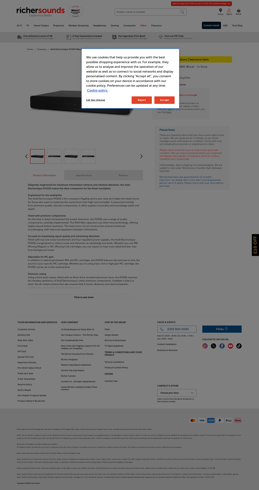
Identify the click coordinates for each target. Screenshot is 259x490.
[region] (130, 78)
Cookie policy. (97, 90)
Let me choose (95, 99)
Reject (142, 99)
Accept (164, 99)
